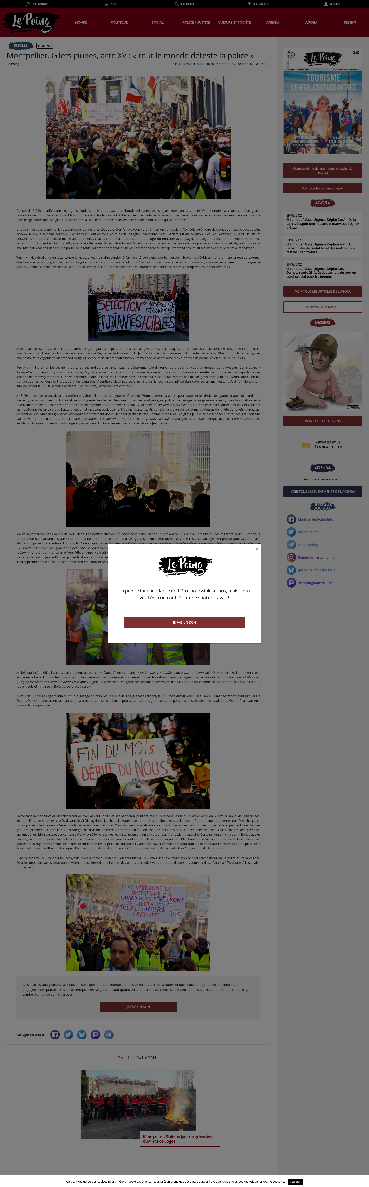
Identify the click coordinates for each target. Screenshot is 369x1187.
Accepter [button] (295, 1181)
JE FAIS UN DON (184, 622)
